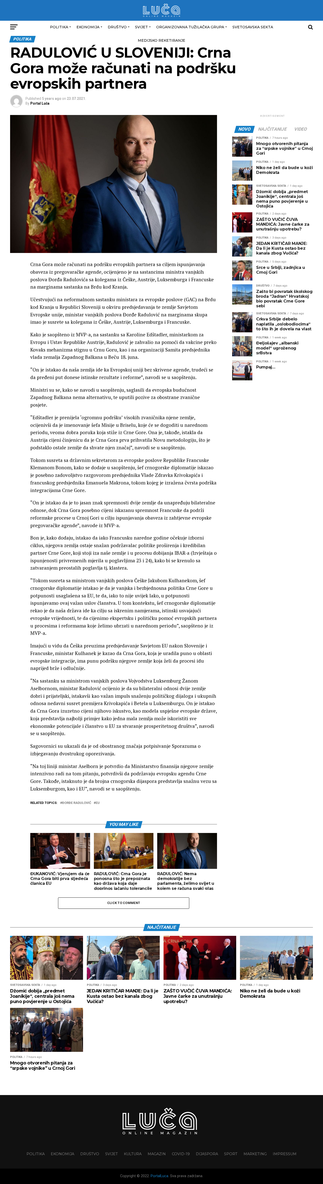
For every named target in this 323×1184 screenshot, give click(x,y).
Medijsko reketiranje (161, 40)
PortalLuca (159, 1176)
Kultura (133, 1154)
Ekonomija (87, 27)
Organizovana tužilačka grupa (190, 27)
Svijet (141, 27)
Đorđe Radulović (76, 803)
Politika (59, 27)
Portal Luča (39, 103)
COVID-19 (181, 1154)
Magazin (157, 1154)
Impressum (285, 1154)
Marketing (255, 1154)
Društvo (117, 27)
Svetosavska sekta (252, 27)
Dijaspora (207, 1154)
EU (98, 803)
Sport (230, 1154)
